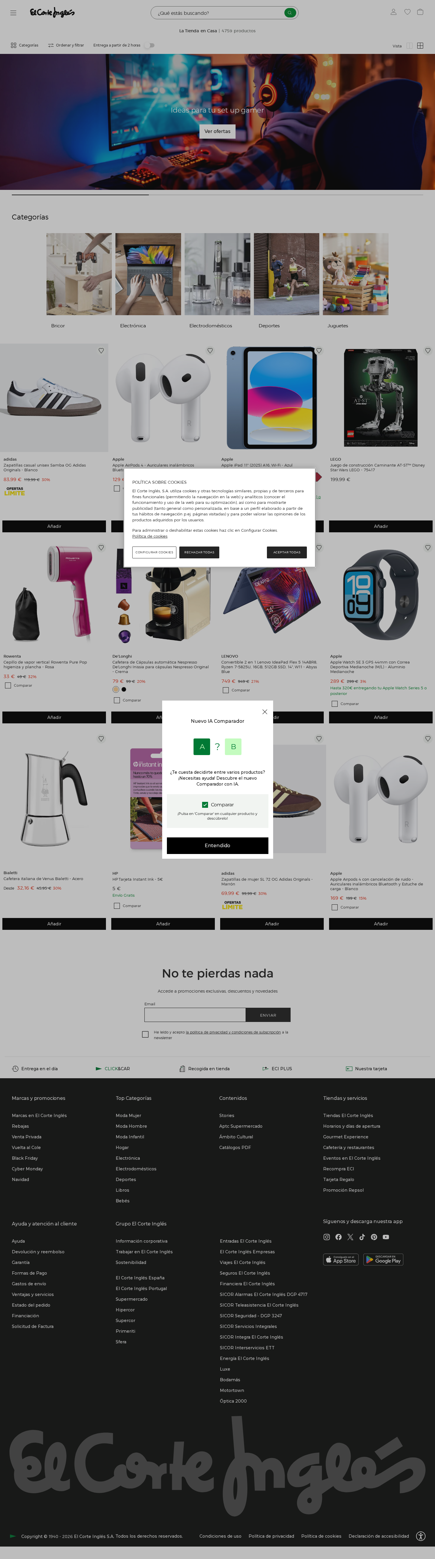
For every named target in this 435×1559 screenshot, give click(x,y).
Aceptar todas (287, 552)
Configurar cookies (154, 552)
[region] (219, 518)
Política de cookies (149, 536)
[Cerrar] (264, 711)
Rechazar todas (199, 552)
